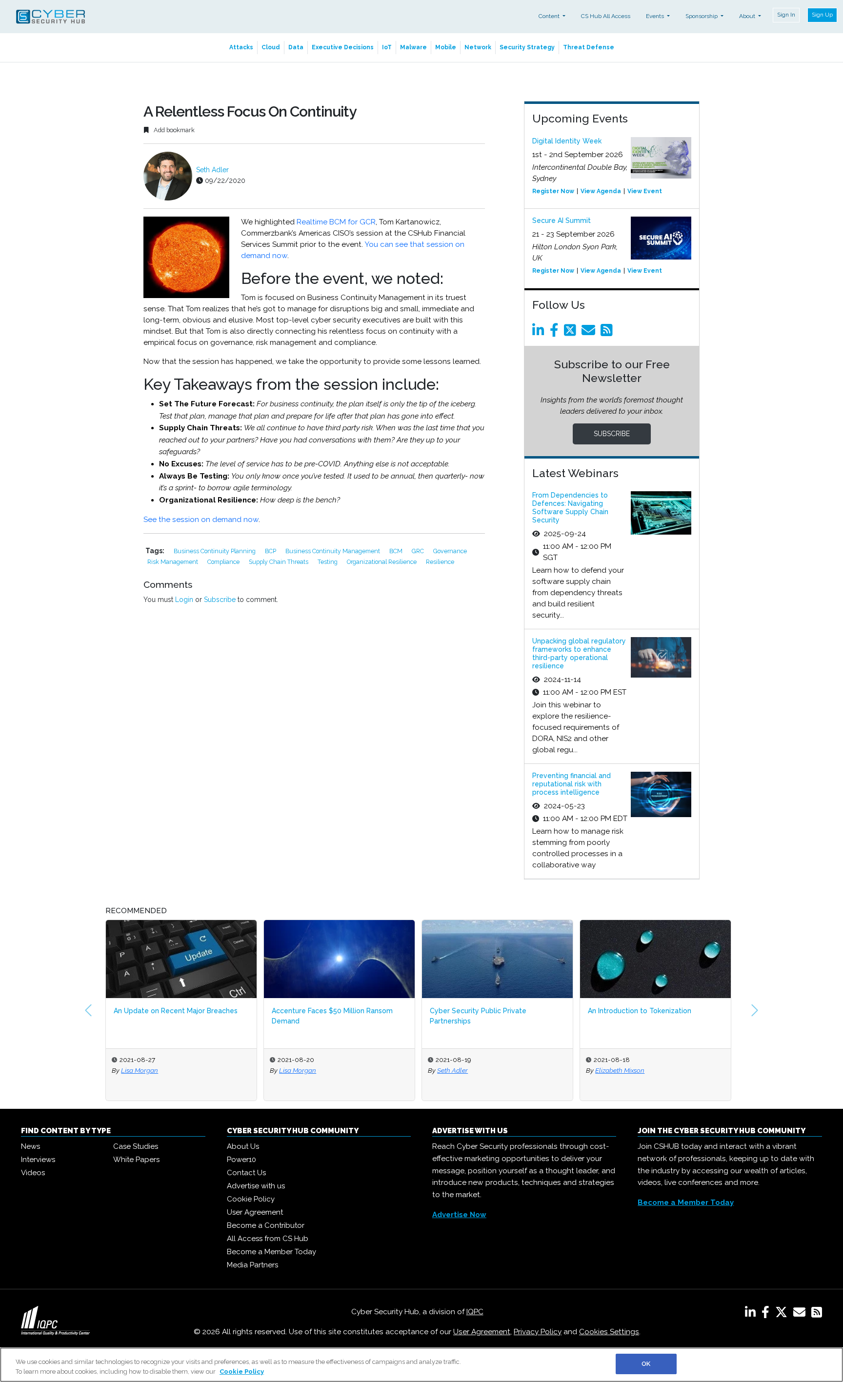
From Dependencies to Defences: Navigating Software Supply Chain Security (570, 507)
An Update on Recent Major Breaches (176, 1011)
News (30, 1146)
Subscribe (220, 599)
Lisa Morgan (139, 1070)
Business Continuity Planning (215, 551)
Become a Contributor (265, 1225)
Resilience (440, 561)
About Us (243, 1146)
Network (477, 47)
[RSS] (816, 1314)
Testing (328, 561)
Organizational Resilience (382, 561)
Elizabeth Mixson (619, 1070)
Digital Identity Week (567, 141)
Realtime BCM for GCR (336, 222)
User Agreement (255, 1212)
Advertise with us (256, 1186)
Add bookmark (173, 130)
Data (295, 47)
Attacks (241, 47)
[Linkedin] (540, 333)
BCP (271, 551)
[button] (88, 1010)
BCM (396, 551)
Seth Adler (212, 170)
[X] (783, 1314)
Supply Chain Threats (279, 561)
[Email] (590, 333)
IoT (387, 47)
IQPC (474, 1311)
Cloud (270, 47)
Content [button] (550, 16)
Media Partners (252, 1265)
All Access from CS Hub (267, 1238)
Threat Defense (588, 47)
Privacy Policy (538, 1331)
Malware (413, 47)
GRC (418, 551)
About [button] (748, 16)
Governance (450, 551)
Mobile (445, 47)
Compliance (224, 561)
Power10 (241, 1159)
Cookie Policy (251, 1199)
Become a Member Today (271, 1251)
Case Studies (135, 1146)
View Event (644, 191)
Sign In (786, 14)
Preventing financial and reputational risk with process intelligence (571, 784)
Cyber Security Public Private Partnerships (478, 1016)
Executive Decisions (343, 47)
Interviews (38, 1159)
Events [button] (655, 16)
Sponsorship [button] (702, 16)
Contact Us (246, 1172)
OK (646, 1363)
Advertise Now (459, 1214)
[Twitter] (572, 333)
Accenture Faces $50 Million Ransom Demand (332, 1016)
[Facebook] (556, 333)
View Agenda (601, 191)
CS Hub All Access (605, 16)
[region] (421, 1364)
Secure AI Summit (561, 220)
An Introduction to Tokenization (639, 1011)
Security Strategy (527, 47)
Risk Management (173, 561)
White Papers (136, 1159)
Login (184, 599)
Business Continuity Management (333, 551)
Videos (33, 1172)
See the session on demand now (201, 519)
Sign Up (822, 14)
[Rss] (608, 333)
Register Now (553, 191)
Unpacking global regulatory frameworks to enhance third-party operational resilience (579, 653)
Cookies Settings (609, 1331)
